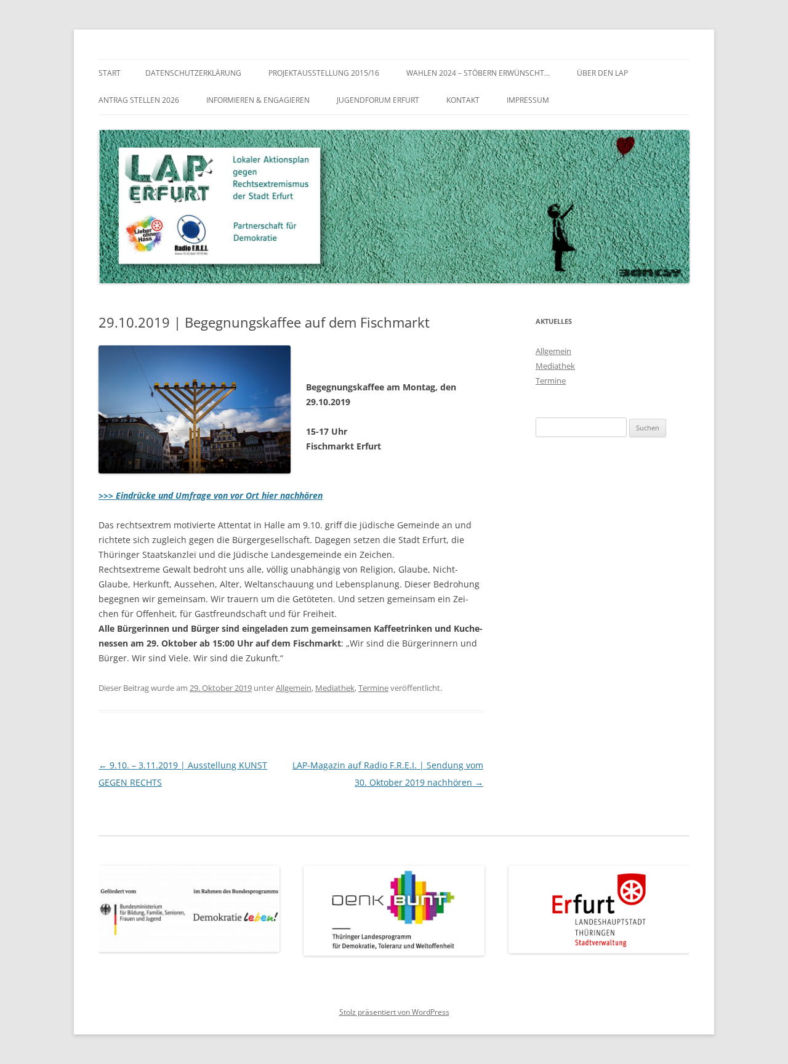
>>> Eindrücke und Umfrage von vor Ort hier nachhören (210, 495)
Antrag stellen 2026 (138, 100)
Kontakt (463, 100)
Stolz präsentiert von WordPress (394, 1012)
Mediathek (335, 687)
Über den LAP (602, 73)
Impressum (528, 100)
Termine (373, 687)
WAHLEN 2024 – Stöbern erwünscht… (478, 73)
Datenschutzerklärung (193, 73)
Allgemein (294, 687)
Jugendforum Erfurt (378, 100)
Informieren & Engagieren (258, 100)
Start (109, 73)
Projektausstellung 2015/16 (323, 73)
